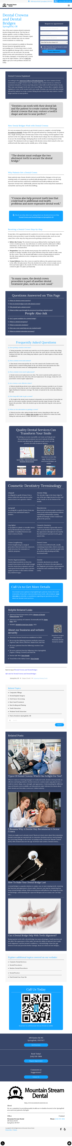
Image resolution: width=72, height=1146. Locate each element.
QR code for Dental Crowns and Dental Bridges (20, 674)
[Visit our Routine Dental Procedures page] (50, 474)
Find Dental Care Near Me (18, 977)
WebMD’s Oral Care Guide (24, 624)
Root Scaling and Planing (18, 705)
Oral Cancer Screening (17, 699)
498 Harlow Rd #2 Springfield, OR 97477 (41, 1)
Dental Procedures (16, 965)
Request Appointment (36, 1061)
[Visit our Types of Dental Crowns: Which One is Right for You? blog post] (34, 774)
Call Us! (65, 1)
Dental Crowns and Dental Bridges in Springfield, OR (36, 217)
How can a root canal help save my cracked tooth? (25, 328)
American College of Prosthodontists (31, 80)
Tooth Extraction (15, 708)
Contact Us (36, 1077)
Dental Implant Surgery (17, 696)
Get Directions (36, 1045)
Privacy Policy (8, 1129)
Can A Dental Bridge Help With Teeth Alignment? (32, 935)
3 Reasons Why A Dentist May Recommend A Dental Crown (33, 830)
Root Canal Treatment (17, 702)
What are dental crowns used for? (20, 300)
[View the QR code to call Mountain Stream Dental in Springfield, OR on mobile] (36, 1023)
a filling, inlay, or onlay (32, 414)
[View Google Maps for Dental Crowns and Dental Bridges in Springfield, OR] (27, 458)
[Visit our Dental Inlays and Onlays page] (21, 474)
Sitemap (15, 1129)
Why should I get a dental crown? (20, 307)
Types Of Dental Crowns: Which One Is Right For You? (35, 776)
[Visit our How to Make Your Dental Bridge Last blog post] (34, 880)
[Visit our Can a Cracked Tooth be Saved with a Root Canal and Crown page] (36, 474)
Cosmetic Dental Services (18, 962)
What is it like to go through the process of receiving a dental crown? (31, 310)
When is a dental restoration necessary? (22, 331)
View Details (25, 655)
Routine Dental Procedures (18, 968)
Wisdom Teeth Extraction (18, 711)
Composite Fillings (16, 692)
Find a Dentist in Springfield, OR (20, 716)
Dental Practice (15, 973)
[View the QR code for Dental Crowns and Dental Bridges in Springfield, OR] (49, 454)
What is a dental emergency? (19, 322)
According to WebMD (15, 132)
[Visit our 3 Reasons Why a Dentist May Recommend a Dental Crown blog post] (34, 827)
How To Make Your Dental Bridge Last (27, 882)
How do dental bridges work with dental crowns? (25, 304)
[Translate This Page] (69, 1143)
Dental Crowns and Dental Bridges (26, 670)
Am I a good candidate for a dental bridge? (23, 318)
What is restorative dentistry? (19, 325)
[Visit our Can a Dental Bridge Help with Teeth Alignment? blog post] (34, 933)
